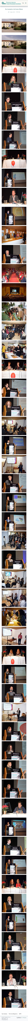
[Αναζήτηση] (23, 3)
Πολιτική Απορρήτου (13, 1013)
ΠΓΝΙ (19, 12)
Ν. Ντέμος (24, 1017)
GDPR (20, 1013)
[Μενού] (25, 3)
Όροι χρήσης (4, 1013)
